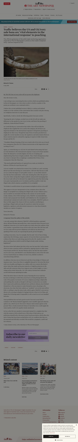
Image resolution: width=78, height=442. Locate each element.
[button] (59, 440)
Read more (52, 433)
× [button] (76, 425)
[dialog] (60, 432)
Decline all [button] (67, 436)
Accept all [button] (51, 436)
